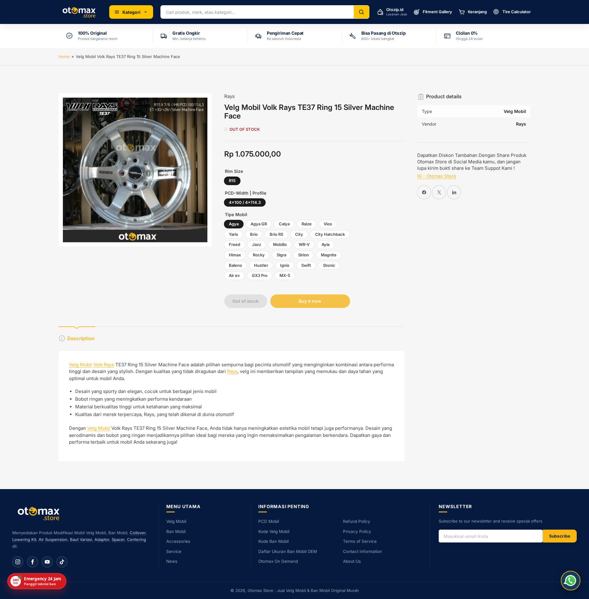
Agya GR (259, 223)
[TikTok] (61, 561)
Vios (328, 223)
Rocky (259, 254)
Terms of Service (360, 541)
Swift (306, 265)
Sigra (281, 254)
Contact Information (362, 551)
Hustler (261, 265)
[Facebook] (32, 561)
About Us (352, 561)
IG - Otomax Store (436, 176)
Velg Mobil (80, 365)
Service (173, 551)
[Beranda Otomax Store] (39, 513)
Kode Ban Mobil (273, 541)
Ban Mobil (176, 531)
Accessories (178, 541)
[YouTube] (47, 561)
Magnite (329, 254)
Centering (136, 539)
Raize (307, 223)
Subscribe (559, 536)
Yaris (233, 234)
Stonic (329, 265)
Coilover (137, 532)
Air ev (234, 275)
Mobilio (280, 244)
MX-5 (284, 275)
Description (80, 338)
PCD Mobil (268, 521)
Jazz (256, 244)
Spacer (118, 539)
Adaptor (101, 539)
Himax (235, 254)
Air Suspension (53, 539)
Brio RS (276, 234)
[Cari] (361, 12)
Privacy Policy (357, 531)
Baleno (235, 265)
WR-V (304, 244)
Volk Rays (103, 365)
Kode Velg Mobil (273, 531)
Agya (234, 223)
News (171, 561)
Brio (254, 234)
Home (64, 56)
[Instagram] (17, 561)
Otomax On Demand (278, 561)
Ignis (284, 265)
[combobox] (257, 12)
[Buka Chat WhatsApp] (570, 580)
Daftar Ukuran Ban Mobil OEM (287, 551)
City (299, 234)
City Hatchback (330, 234)
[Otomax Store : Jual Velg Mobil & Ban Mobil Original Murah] (80, 12)
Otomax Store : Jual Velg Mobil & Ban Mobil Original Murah (303, 590)
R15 (232, 180)
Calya (284, 223)
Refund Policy (356, 521)
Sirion (303, 254)
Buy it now (310, 301)
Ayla (325, 244)
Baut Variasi (81, 539)
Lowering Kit (24, 539)
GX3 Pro (260, 275)
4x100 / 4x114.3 (245, 202)
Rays (229, 96)
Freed (234, 244)
